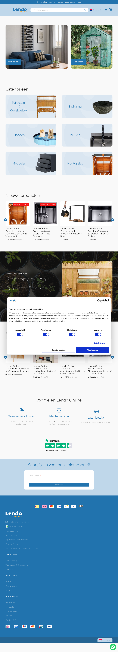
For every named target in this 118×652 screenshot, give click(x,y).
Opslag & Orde (12, 620)
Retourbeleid (12, 535)
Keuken (9, 616)
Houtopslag (11, 561)
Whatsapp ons (15, 526)
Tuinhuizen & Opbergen (17, 565)
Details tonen (99, 343)
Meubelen (10, 607)
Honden (9, 581)
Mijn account (12, 531)
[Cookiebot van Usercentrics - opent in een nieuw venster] (99, 301)
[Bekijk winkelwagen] (110, 10)
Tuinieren (10, 569)
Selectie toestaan (58, 350)
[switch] (46, 334)
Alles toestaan (92, 350)
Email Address (35, 475)
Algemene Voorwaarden (17, 540)
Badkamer (10, 602)
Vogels (9, 590)
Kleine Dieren (12, 586)
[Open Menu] (7, 10)
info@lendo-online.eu (19, 522)
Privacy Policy (12, 544)
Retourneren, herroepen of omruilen (22, 548)
